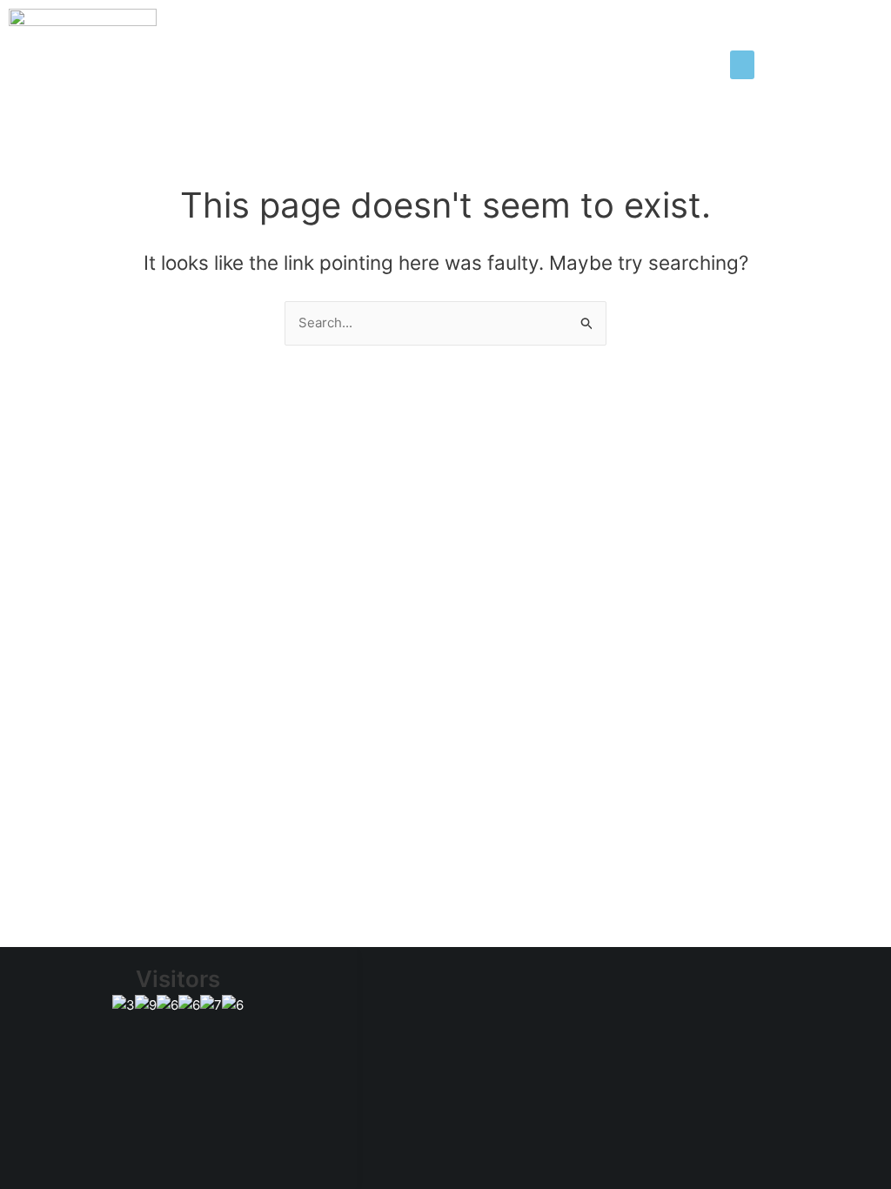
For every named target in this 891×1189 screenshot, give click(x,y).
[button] (742, 64)
